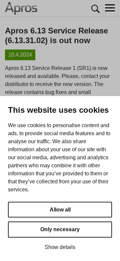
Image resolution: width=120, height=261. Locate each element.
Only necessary (60, 229)
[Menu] (110, 8)
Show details (60, 247)
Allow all (60, 209)
